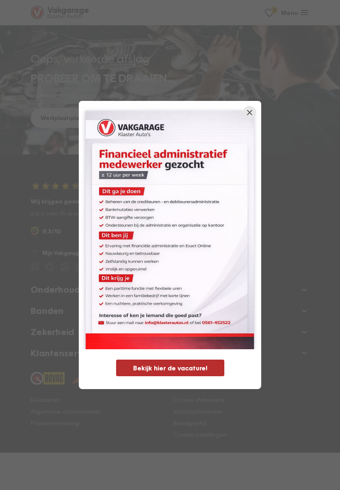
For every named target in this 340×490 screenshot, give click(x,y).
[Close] (249, 112)
